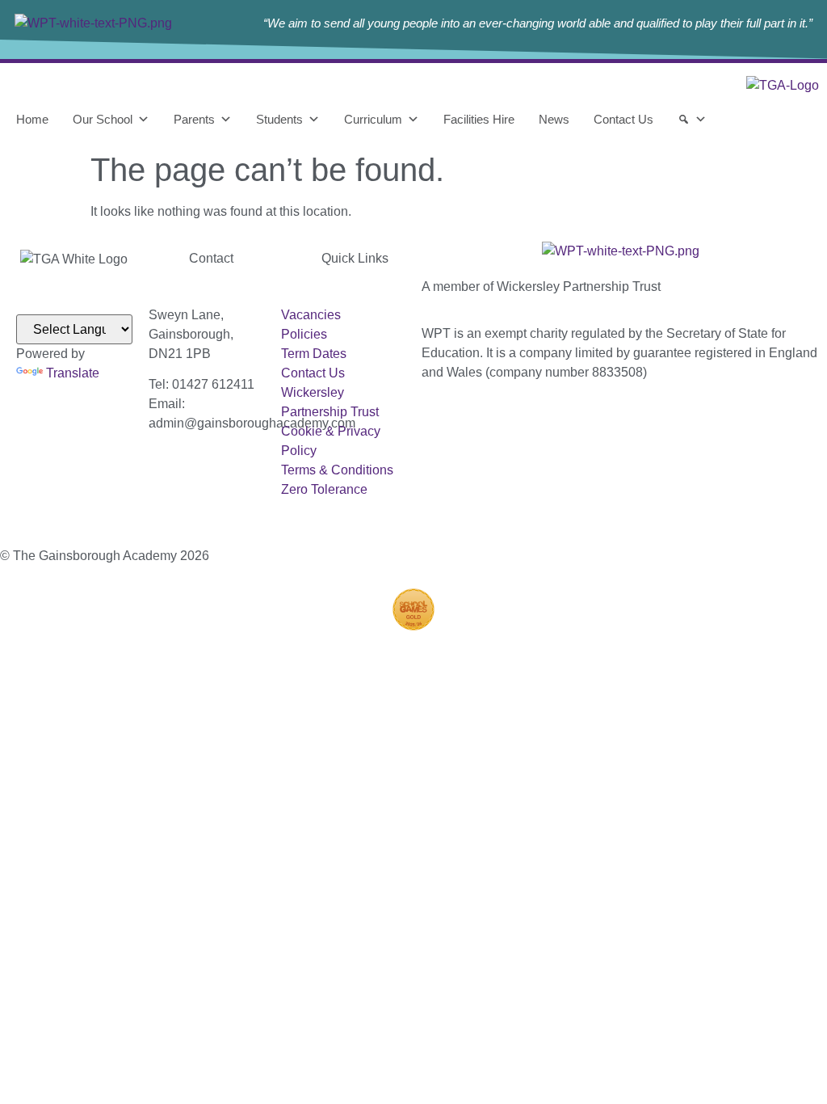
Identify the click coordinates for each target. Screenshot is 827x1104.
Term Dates (313, 353)
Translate (72, 373)
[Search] (692, 119)
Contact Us (623, 119)
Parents (194, 119)
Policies (304, 334)
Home (32, 119)
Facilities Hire (478, 119)
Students (279, 119)
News (554, 119)
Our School (102, 119)
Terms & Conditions (337, 470)
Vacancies (311, 315)
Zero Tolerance (324, 489)
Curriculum (373, 119)
